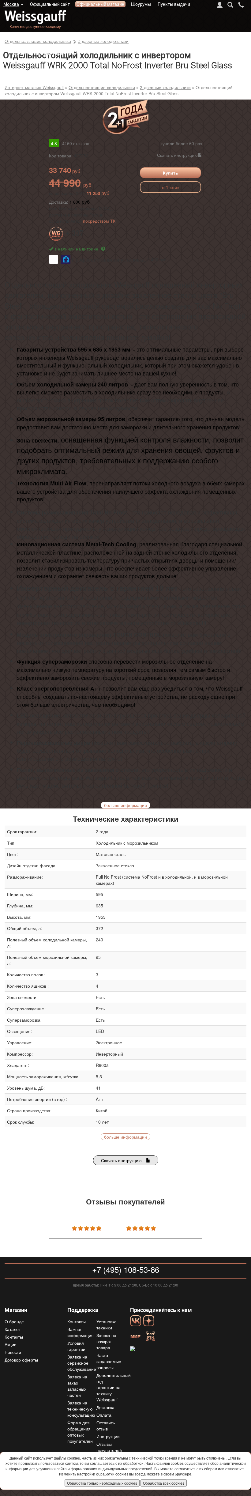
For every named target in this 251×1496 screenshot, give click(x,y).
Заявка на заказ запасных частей (77, 1386)
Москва (11, 4)
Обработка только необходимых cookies (102, 1483)
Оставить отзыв (105, 1425)
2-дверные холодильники (165, 87)
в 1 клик (170, 187)
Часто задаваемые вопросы (108, 1361)
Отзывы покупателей (109, 1447)
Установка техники (106, 1324)
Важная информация (80, 1332)
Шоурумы (141, 4)
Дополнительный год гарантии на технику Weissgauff (113, 1387)
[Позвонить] (241, 5)
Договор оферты (21, 1360)
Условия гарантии (76, 1346)
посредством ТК (99, 221)
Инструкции (108, 1436)
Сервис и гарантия (81, 40)
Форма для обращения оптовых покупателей (80, 1431)
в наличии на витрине (76, 249)
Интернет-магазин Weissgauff (34, 87)
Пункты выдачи (174, 4)
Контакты (121, 40)
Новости (13, 1352)
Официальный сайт (50, 4)
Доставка (148, 40)
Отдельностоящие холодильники (102, 87)
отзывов (75, 143)
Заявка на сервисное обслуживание (81, 1363)
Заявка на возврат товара (106, 1341)
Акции (11, 1344)
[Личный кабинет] (219, 5)
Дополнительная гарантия (43, 53)
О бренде (23, 40)
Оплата (171, 40)
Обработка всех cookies (163, 1483)
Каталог (46, 40)
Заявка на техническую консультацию (81, 1409)
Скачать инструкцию (177, 155)
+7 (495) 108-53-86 (125, 1269)
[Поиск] (230, 5)
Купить (170, 173)
